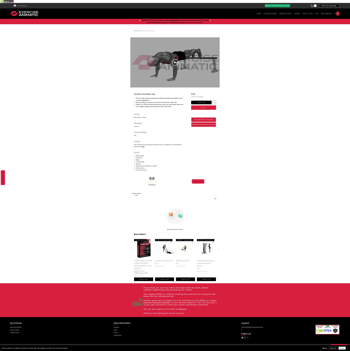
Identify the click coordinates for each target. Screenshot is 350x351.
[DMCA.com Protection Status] (7, 2)
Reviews (3, 177)
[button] (313, 5)
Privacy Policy (14, 330)
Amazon (182, 309)
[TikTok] (248, 338)
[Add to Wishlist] (214, 102)
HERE (143, 147)
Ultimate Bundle (172, 20)
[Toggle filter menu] (215, 199)
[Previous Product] (131, 248)
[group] (175, 260)
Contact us (117, 335)
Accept (342, 348)
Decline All (333, 348)
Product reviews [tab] (136, 193)
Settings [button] (324, 348)
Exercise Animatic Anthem (157, 302)
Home (136, 31)
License (116, 327)
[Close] (348, 348)
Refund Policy (14, 332)
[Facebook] (242, 338)
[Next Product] (218, 248)
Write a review (198, 181)
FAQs (115, 330)
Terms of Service (16, 327)
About (116, 332)
